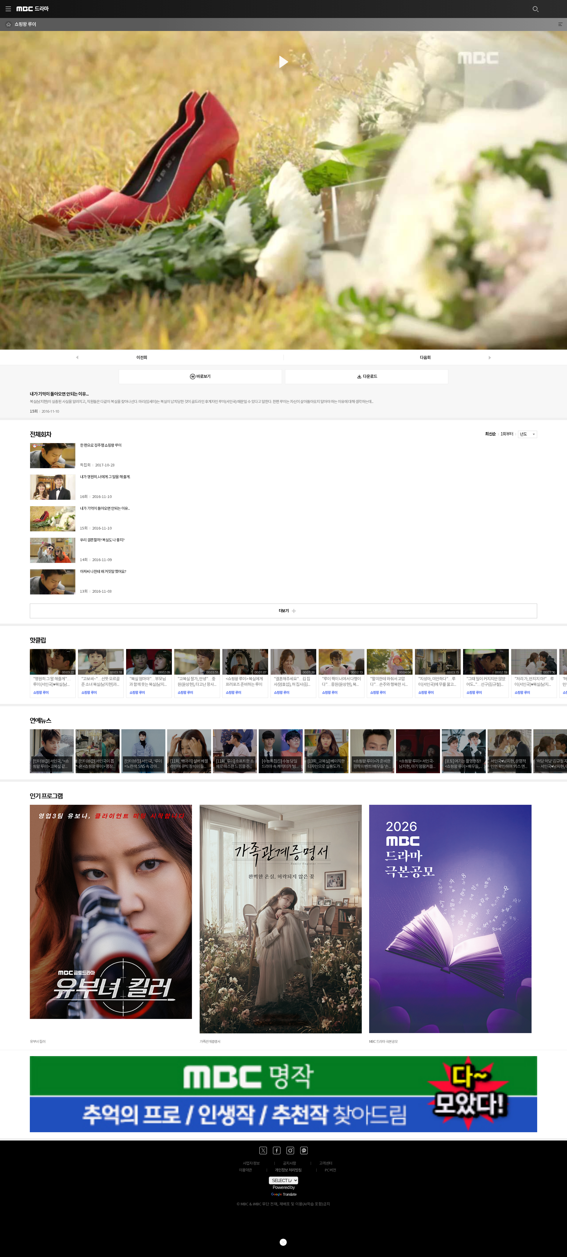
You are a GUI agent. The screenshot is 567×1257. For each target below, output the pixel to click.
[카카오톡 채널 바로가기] (304, 1150)
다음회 (425, 357)
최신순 (490, 434)
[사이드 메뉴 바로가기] (8, 8)
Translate (289, 1195)
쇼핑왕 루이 (25, 24)
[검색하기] (535, 9)
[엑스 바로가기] (263, 1150)
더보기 (284, 611)
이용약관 (245, 1170)
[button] (283, 190)
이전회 (141, 357)
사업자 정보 (251, 1164)
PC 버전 (330, 1170)
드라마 (42, 8)
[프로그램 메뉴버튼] (560, 24)
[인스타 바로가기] (290, 1150)
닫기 (283, 1242)
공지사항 (289, 1164)
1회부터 (507, 434)
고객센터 (325, 1164)
